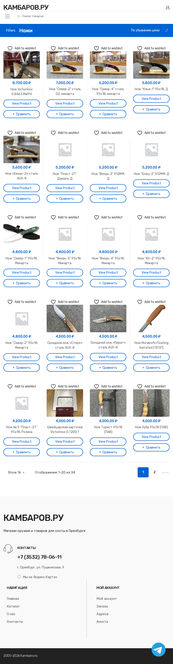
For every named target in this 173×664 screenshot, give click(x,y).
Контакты (15, 622)
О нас (11, 614)
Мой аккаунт (106, 599)
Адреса (102, 614)
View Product (22, 103)
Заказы (102, 606)
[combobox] (92, 16)
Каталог (13, 606)
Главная (13, 599)
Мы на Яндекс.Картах (40, 577)
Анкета (102, 622)
